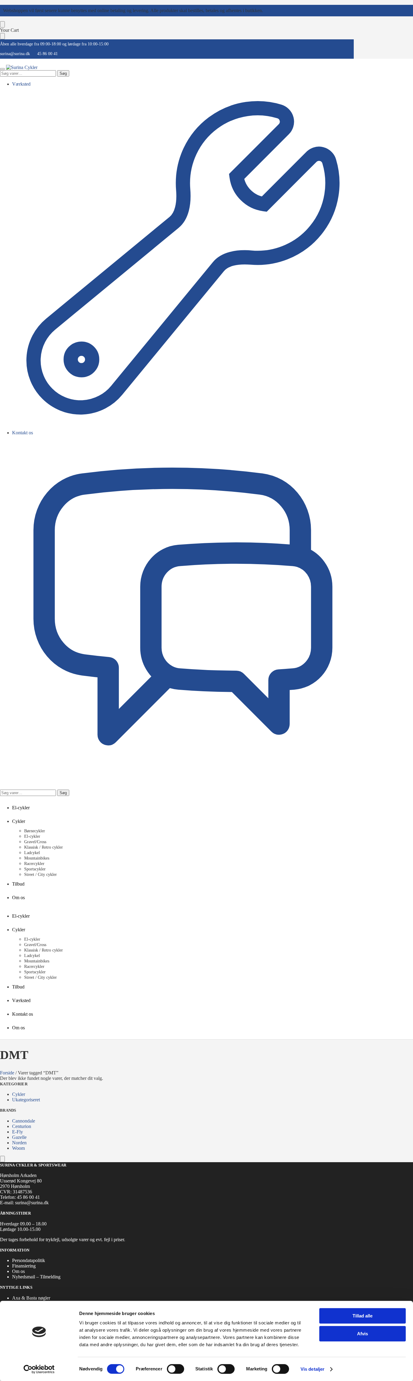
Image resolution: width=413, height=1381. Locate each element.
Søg (63, 73)
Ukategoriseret (26, 1099)
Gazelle (19, 1137)
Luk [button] (268, 10)
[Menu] (2, 69)
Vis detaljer (312, 1369)
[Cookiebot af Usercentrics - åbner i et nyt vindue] (39, 1369)
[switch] (175, 1369)
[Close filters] (2, 1159)
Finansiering (24, 1265)
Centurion (21, 1126)
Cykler (18, 1094)
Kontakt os (22, 432)
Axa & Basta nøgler (31, 1297)
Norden (19, 1142)
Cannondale (23, 1120)
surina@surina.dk (15, 53)
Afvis (362, 1333)
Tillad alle (362, 1315)
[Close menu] (2, 24)
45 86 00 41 (47, 53)
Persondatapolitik (28, 1260)
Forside (7, 1072)
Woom (18, 1148)
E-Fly (17, 1131)
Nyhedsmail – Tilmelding (36, 1276)
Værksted (21, 84)
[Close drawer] (2, 36)
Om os (18, 1271)
